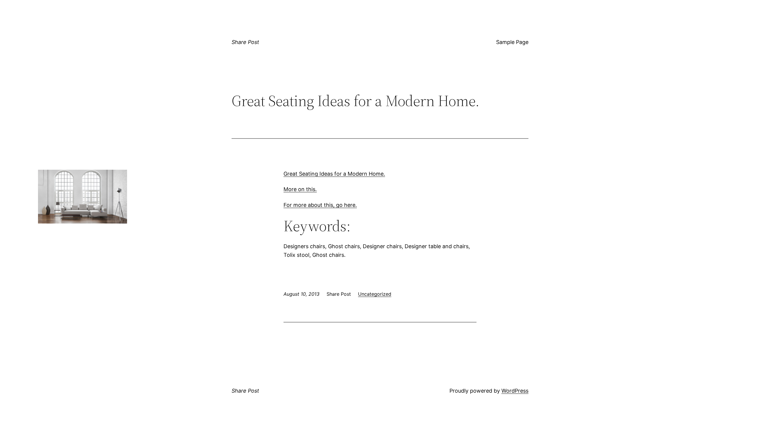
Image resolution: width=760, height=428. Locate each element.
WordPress (514, 391)
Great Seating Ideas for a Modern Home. (334, 174)
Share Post (245, 42)
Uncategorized (374, 294)
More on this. (300, 189)
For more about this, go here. (320, 205)
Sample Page (512, 42)
